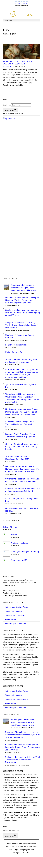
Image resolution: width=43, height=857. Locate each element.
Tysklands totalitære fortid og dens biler (20, 385)
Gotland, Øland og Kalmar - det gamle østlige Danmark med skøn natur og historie (22, 446)
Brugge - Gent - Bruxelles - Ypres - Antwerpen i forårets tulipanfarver (20, 435)
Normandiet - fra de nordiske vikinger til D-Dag (21, 509)
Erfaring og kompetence (13, 611)
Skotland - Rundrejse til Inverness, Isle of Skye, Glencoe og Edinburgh (22, 489)
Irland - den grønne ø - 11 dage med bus (21, 499)
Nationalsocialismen (20, 542)
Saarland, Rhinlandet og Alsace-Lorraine (19, 336)
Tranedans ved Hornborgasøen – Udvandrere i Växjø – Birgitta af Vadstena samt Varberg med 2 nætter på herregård (22, 398)
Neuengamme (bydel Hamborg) (25, 551)
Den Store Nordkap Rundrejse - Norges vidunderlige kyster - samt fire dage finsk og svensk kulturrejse (22, 469)
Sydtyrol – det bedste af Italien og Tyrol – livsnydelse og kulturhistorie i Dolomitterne (21, 325)
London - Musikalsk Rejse (17, 344)
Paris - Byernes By (13, 352)
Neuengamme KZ (19, 560)
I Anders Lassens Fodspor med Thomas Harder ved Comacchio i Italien (20, 424)
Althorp (14, 534)
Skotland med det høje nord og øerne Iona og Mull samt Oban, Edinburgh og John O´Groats (22, 312)
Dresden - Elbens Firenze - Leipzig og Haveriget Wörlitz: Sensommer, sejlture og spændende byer (22, 300)
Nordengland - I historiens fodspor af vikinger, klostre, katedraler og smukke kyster (23, 288)
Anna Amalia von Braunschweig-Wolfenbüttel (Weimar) (18, 63)
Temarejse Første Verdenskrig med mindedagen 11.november (21, 360)
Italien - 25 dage (10, 526)
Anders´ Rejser (10, 619)
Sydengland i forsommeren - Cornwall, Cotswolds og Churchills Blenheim (22, 480)
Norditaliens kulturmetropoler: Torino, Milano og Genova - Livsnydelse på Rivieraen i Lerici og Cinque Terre (21, 412)
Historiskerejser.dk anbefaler (15, 623)
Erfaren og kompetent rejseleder (16, 615)
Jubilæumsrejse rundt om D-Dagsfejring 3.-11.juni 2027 (18, 457)
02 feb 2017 (7, 66)
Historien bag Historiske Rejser (16, 607)
